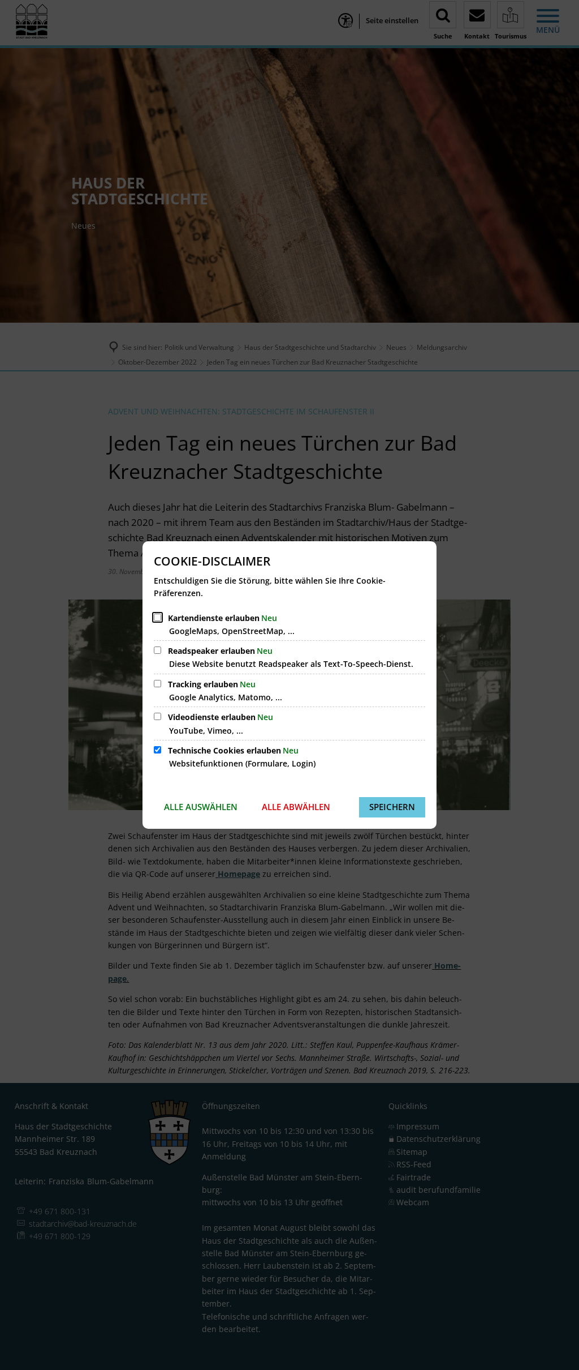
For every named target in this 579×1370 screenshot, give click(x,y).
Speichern (392, 806)
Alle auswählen (200, 806)
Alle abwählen (296, 806)
